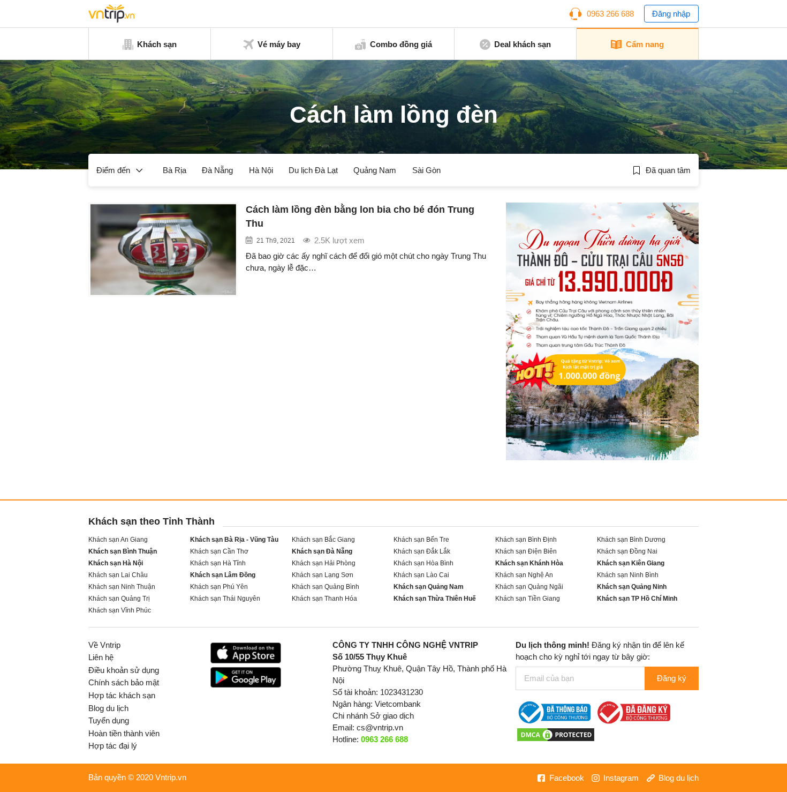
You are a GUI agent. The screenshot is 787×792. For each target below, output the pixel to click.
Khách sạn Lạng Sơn (322, 574)
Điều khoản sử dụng (123, 670)
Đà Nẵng (217, 170)
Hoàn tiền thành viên (124, 733)
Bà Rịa (174, 170)
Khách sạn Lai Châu (118, 574)
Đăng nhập (671, 14)
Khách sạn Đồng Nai (627, 551)
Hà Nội (261, 170)
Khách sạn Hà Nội (115, 562)
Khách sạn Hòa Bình (423, 562)
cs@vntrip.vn (380, 727)
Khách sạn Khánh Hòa (529, 562)
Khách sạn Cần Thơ (219, 551)
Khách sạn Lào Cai (421, 574)
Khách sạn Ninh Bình (628, 574)
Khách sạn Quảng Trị (119, 598)
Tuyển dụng (108, 720)
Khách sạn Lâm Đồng (222, 574)
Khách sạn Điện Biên (526, 551)
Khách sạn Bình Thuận (122, 551)
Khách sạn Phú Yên (219, 586)
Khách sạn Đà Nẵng (322, 551)
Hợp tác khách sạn (121, 695)
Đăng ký (671, 678)
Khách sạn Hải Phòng (323, 562)
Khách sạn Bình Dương (631, 539)
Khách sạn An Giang (118, 539)
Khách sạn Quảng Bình (325, 586)
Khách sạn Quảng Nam (429, 586)
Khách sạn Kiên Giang (630, 562)
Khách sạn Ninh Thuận (121, 586)
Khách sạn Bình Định (526, 539)
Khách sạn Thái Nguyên (225, 598)
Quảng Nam (374, 170)
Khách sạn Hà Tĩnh (218, 562)
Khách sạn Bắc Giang (323, 539)
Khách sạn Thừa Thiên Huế (435, 598)
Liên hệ (100, 657)
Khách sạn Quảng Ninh (632, 586)
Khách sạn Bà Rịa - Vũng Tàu (234, 539)
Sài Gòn (426, 170)
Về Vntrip (104, 645)
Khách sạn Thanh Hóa (324, 598)
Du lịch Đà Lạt (313, 170)
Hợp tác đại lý (112, 746)
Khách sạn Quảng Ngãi (529, 586)
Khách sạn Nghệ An (524, 574)
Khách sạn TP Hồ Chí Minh (637, 598)
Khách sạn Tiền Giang (527, 598)
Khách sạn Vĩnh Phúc (119, 610)
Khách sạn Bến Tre (421, 539)
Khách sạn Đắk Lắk (422, 551)
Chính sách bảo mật (123, 682)
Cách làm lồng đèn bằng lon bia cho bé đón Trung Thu (360, 216)
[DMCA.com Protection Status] (556, 734)
